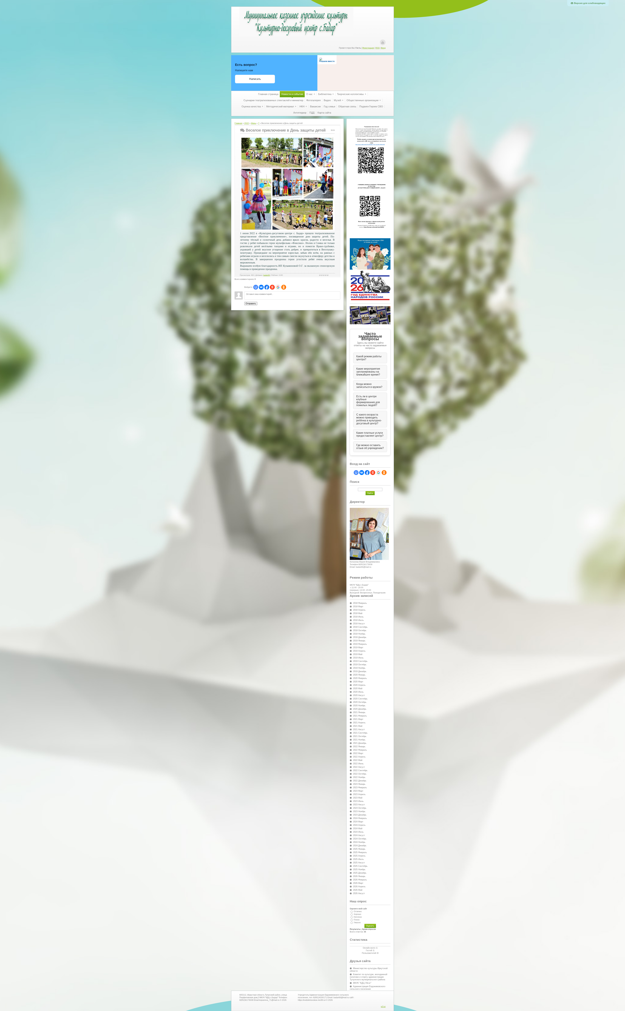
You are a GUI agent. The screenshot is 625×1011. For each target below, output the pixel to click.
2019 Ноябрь (359, 668)
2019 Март (358, 647)
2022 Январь (359, 746)
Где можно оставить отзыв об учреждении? (370, 446)
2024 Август (359, 835)
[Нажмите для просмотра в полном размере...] (287, 230)
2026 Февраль (360, 879)
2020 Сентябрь (360, 698)
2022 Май (357, 760)
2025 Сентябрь (360, 866)
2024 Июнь (358, 832)
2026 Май (357, 890)
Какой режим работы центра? (369, 358)
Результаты (355, 929)
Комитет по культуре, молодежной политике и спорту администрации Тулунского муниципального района (368, 977)
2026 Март (358, 883)
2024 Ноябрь (359, 842)
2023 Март (358, 791)
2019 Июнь (358, 657)
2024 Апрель (359, 825)
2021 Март (358, 719)
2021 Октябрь (359, 736)
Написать (255, 79)
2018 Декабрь (359, 637)
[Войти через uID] (255, 287)
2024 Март (358, 821)
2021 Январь (359, 712)
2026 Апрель (359, 886)
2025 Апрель (359, 856)
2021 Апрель (359, 722)
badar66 (266, 275)
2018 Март (358, 606)
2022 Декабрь (359, 780)
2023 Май (357, 798)
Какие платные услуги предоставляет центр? (369, 434)
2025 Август (359, 862)
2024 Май (357, 828)
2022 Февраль (360, 750)
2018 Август (359, 623)
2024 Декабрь (359, 845)
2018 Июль (358, 620)
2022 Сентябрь (360, 770)
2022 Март (358, 753)
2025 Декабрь (359, 873)
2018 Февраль (360, 603)
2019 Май (357, 654)
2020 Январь (359, 675)
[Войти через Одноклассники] (283, 287)
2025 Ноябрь (359, 869)
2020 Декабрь (359, 709)
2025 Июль (358, 859)
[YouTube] (383, 42)
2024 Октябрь (359, 838)
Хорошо (357, 914)
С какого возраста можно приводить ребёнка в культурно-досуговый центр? (369, 419)
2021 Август (359, 729)
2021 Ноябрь (359, 739)
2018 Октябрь (359, 630)
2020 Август (359, 695)
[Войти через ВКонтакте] (261, 287)
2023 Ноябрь (359, 811)
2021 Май (357, 726)
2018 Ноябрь (359, 634)
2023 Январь (359, 784)
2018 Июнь (358, 617)
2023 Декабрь (359, 815)
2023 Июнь (358, 801)
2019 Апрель (359, 651)
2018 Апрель (359, 610)
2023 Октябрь (359, 808)
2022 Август (359, 767)
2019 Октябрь (359, 664)
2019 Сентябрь (360, 661)
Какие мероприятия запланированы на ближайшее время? (368, 371)
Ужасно (357, 922)
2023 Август (359, 804)
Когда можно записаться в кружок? (369, 385)
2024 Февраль (360, 818)
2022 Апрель (359, 757)
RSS (377, 48)
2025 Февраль (360, 852)
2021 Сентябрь (360, 733)
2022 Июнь (358, 763)
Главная (238, 123)
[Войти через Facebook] (266, 287)
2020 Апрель (359, 685)
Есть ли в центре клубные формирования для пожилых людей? (368, 401)
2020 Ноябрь (359, 705)
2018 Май (357, 613)
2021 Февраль (360, 716)
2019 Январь (359, 640)
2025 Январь (359, 849)
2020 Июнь (358, 692)
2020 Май (357, 688)
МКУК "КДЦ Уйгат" (362, 983)
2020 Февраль (360, 678)
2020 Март (358, 681)
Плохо (357, 920)
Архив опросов (369, 929)
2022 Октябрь (359, 774)
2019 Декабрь (359, 671)
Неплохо (358, 917)
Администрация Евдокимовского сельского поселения (367, 987)
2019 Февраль (360, 644)
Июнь (253, 123)
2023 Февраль (360, 787)
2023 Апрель (359, 794)
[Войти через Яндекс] (272, 287)
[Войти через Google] (278, 287)
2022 (246, 123)
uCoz (383, 1006)
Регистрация (368, 48)
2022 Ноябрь (359, 777)
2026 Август (359, 893)
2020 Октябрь (359, 702)
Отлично (358, 911)
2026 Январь (359, 876)
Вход (383, 48)
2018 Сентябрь (360, 627)
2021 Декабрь (359, 743)
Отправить (251, 303)
